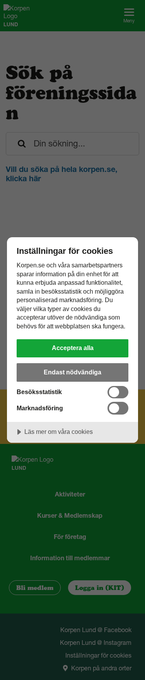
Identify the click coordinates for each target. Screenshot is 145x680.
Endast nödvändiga (72, 372)
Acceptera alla (73, 347)
